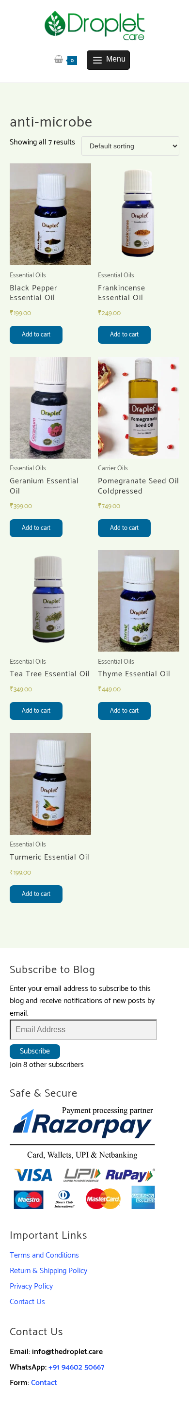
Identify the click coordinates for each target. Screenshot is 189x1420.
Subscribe (35, 1051)
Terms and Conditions (44, 1255)
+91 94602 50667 (76, 1367)
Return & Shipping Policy (48, 1270)
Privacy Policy (31, 1286)
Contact (44, 1382)
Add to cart (36, 335)
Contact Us (27, 1301)
